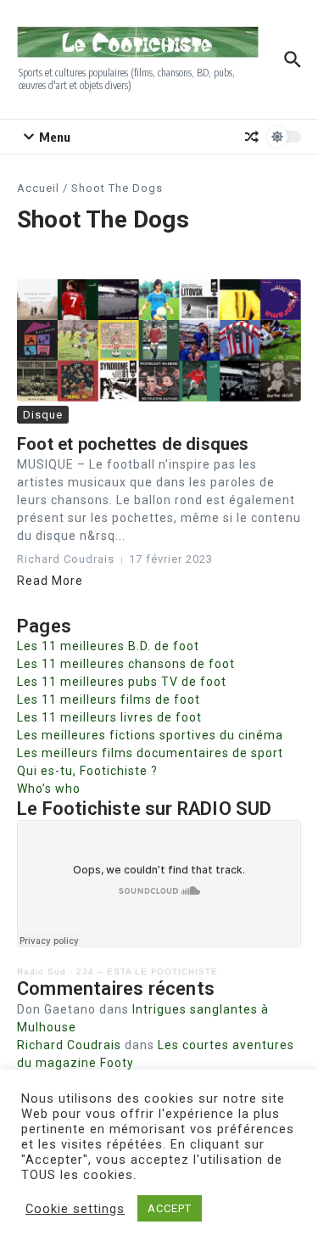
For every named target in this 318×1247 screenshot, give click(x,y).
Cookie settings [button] (75, 1208)
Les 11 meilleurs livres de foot (109, 717)
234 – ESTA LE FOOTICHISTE (147, 971)
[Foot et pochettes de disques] (159, 340)
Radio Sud (41, 971)
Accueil (38, 188)
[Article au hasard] (252, 136)
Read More (50, 580)
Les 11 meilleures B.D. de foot (108, 646)
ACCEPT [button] (170, 1208)
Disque (43, 414)
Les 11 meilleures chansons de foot (126, 664)
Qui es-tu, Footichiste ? (87, 771)
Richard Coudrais (69, 1045)
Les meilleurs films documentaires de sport (150, 753)
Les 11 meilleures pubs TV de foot (121, 681)
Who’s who (49, 788)
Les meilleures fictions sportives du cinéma (150, 735)
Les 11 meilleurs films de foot (108, 699)
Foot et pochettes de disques (133, 444)
